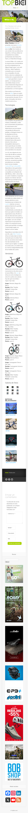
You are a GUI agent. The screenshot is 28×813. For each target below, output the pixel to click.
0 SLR (6, 79)
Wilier (11, 93)
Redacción (12, 26)
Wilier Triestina (17, 234)
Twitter (12, 479)
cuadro (7, 204)
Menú (14, 7)
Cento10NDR (16, 166)
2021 (17, 273)
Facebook (9, 479)
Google (6, 479)
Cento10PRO (8, 166)
